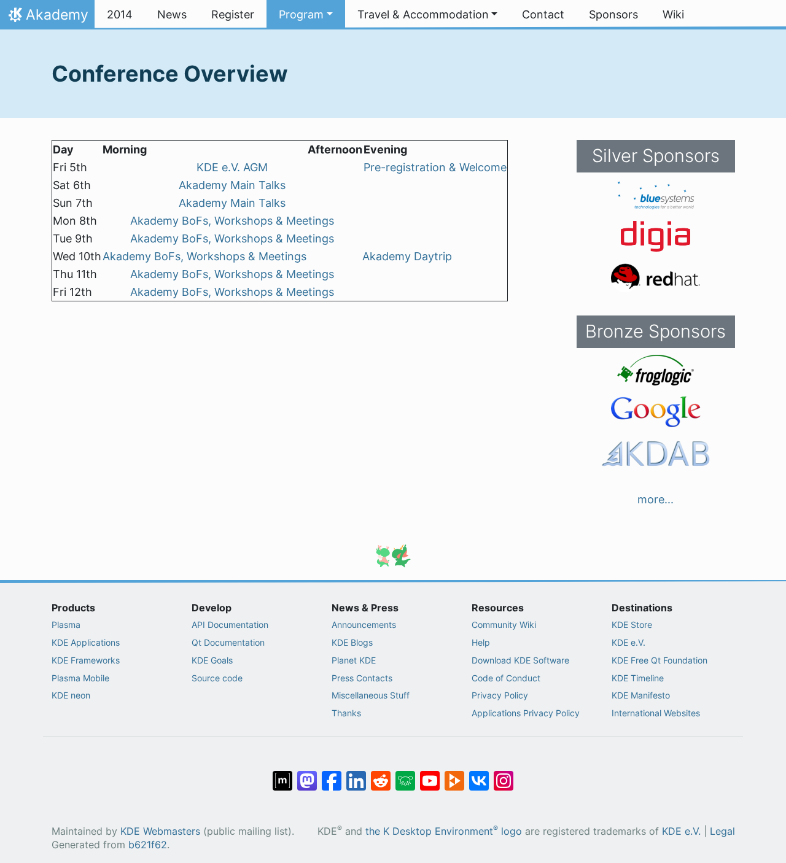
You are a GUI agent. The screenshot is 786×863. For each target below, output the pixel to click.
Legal (722, 831)
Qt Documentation (228, 642)
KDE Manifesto (641, 695)
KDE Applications (86, 642)
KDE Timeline (638, 678)
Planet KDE (354, 660)
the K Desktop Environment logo (443, 831)
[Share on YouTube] (430, 774)
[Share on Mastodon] (307, 774)
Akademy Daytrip (407, 256)
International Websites (656, 713)
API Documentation (230, 624)
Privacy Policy (500, 695)
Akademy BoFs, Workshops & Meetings (232, 220)
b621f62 (147, 845)
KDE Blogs (352, 642)
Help (481, 642)
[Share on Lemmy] (405, 774)
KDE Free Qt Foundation (659, 660)
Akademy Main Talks (232, 185)
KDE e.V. (628, 642)
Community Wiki (504, 624)
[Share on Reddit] (381, 774)
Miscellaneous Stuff (371, 695)
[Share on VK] (479, 774)
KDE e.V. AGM (232, 167)
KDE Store (632, 624)
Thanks (346, 713)
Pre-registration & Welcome (435, 167)
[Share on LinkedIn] (356, 774)
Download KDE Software (520, 660)
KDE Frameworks (86, 660)
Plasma (66, 624)
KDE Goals (212, 660)
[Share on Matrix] (282, 774)
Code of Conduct (506, 678)
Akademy (47, 17)
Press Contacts (362, 678)
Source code (217, 678)
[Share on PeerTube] (454, 774)
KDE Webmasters (160, 831)
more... (655, 499)
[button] (306, 14)
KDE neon (71, 695)
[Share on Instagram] (503, 774)
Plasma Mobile (80, 678)
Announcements (364, 624)
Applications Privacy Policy (526, 713)
